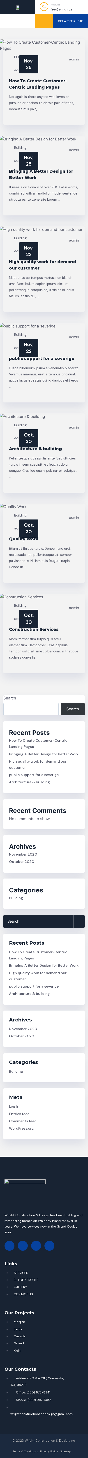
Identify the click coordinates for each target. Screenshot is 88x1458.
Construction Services (34, 629)
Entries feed (19, 1113)
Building (20, 147)
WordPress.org (21, 1128)
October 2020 (21, 861)
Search (9, 698)
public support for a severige (41, 358)
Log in (14, 1106)
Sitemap (65, 1451)
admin (74, 59)
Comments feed (23, 1121)
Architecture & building (35, 448)
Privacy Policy (49, 1451)
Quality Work (23, 539)
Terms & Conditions (25, 1451)
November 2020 (23, 854)
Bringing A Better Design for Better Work (44, 754)
